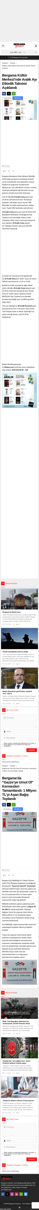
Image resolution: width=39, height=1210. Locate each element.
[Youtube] (16, 1194)
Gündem (12, 63)
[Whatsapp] (21, 1194)
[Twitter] (7, 1194)
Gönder (14, 93)
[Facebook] (3, 1194)
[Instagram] (12, 1194)
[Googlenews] (25, 1194)
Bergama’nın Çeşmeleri (19, 57)
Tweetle (9, 93)
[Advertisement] (19, 21)
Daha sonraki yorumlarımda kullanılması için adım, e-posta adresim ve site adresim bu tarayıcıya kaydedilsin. (20, 745)
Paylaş (4, 93)
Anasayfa (5, 63)
